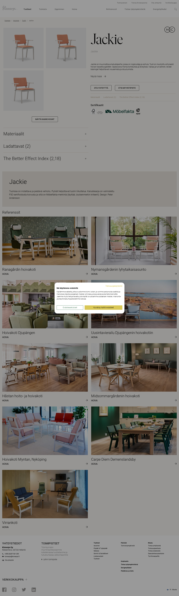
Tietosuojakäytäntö (113, 286)
